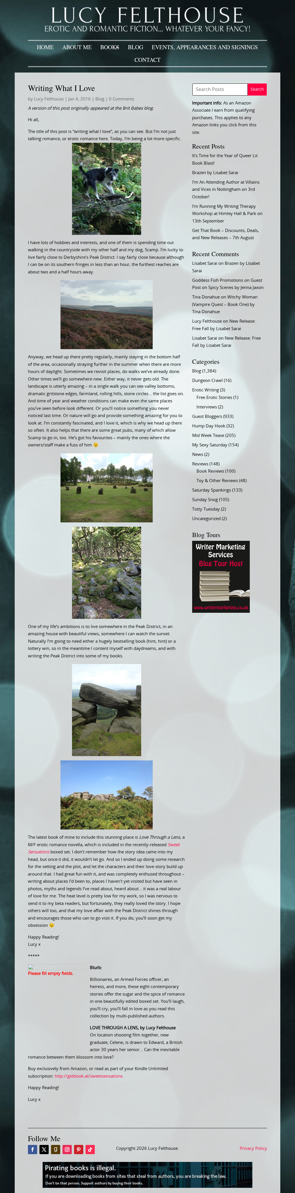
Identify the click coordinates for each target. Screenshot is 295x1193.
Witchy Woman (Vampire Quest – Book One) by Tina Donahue (225, 304)
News (197, 454)
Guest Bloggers (207, 416)
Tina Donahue (206, 297)
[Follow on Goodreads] (55, 1149)
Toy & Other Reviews (217, 481)
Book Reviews (210, 471)
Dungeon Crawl (207, 380)
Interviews (206, 407)
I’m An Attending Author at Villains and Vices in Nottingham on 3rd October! (226, 189)
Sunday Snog (205, 500)
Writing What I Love (61, 87)
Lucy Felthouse (49, 99)
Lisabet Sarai (204, 263)
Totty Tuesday (206, 509)
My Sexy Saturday (209, 445)
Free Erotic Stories (214, 397)
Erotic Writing (205, 390)
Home (45, 47)
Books (109, 47)
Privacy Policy (253, 1148)
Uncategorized (206, 519)
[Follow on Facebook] (32, 1149)
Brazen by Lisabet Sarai (215, 173)
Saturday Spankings (211, 490)
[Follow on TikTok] (90, 1149)
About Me (77, 47)
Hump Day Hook (208, 426)
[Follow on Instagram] (67, 1149)
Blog (135, 47)
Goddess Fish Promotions (217, 280)
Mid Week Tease (208, 435)
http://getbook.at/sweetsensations (89, 1076)
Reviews (200, 464)
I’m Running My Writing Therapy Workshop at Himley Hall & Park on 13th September (227, 213)
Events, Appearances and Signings (205, 47)
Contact (147, 60)
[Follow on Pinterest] (78, 1149)
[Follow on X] (44, 1149)
